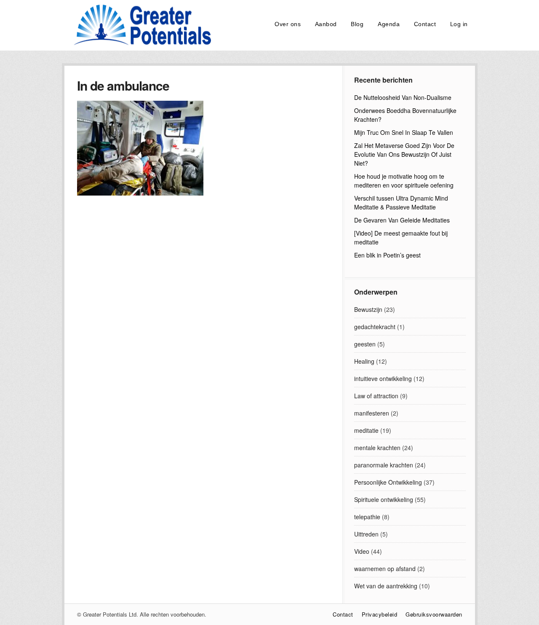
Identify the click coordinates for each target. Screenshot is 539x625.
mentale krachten (377, 447)
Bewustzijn (368, 309)
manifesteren (371, 413)
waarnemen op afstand (385, 568)
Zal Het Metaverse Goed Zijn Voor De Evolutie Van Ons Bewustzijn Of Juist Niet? (404, 154)
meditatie (366, 430)
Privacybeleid (380, 614)
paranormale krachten (383, 465)
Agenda (389, 24)
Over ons (288, 24)
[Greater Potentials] (140, 44)
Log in (459, 24)
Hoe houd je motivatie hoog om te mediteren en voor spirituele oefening (404, 180)
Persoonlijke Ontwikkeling (388, 482)
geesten (365, 344)
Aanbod (326, 24)
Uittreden (366, 534)
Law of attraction (376, 396)
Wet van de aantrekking (385, 586)
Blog (357, 24)
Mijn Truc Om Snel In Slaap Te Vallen (403, 132)
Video (361, 551)
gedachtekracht (374, 326)
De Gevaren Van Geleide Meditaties (402, 220)
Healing (364, 361)
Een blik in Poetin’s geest (387, 255)
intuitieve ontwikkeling (383, 378)
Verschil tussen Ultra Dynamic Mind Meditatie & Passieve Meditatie (401, 202)
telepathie (367, 516)
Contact (425, 24)
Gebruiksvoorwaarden (434, 614)
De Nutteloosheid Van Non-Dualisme (402, 97)
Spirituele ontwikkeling (383, 499)
